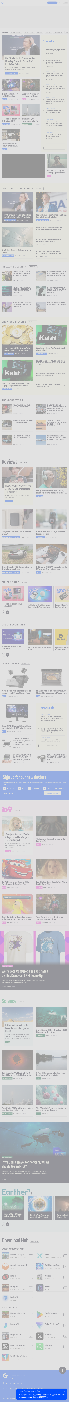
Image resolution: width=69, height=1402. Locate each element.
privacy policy (43, 1396)
